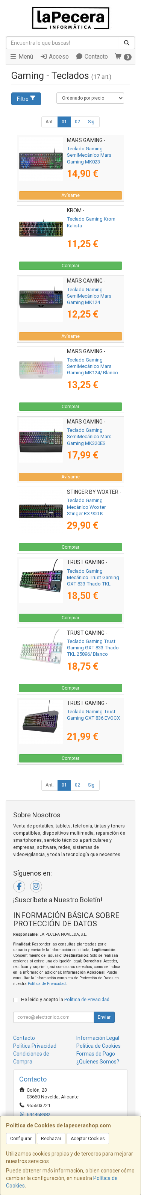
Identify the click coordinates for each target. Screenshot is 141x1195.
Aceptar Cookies (88, 1138)
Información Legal (97, 1038)
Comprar (70, 265)
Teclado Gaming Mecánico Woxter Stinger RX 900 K (86, 507)
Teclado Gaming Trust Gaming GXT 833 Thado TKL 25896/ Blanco (93, 647)
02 (77, 121)
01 (64, 121)
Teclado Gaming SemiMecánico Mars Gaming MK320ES (89, 436)
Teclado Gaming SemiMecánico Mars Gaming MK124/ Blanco (92, 366)
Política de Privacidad (47, 984)
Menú (25, 56)
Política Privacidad (34, 1046)
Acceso (58, 56)
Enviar (104, 1017)
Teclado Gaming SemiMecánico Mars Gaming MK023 (89, 155)
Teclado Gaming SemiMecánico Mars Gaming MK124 (89, 296)
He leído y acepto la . (66, 999)
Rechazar (51, 1138)
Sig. (92, 121)
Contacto (95, 56)
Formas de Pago (95, 1054)
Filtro (23, 99)
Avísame (70, 195)
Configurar (21, 1138)
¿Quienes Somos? (97, 1062)
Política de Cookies (98, 1046)
